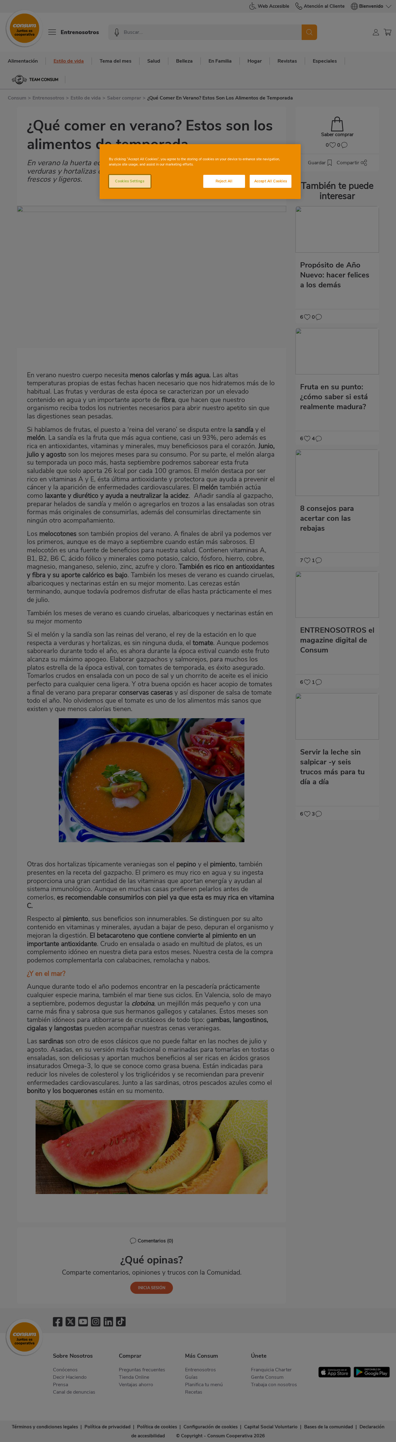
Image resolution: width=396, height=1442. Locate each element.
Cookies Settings (129, 181)
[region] (200, 171)
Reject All (224, 181)
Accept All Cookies (270, 181)
